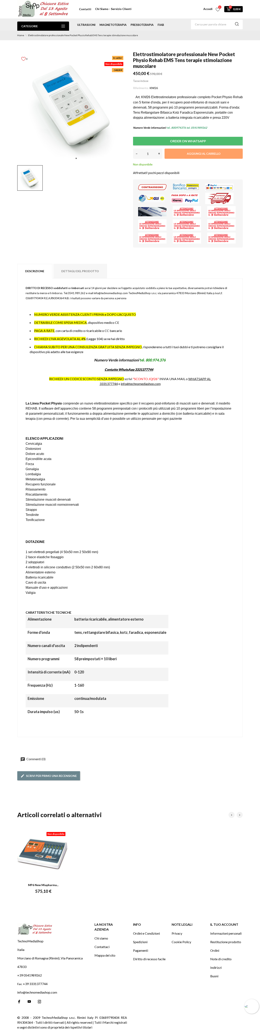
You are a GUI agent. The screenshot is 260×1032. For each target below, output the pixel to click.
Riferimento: (141, 88)
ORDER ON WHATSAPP (188, 141)
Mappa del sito (104, 955)
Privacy (177, 933)
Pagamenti (140, 950)
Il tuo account (224, 924)
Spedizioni (140, 942)
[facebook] (19, 1001)
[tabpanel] (72, 107)
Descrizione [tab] (34, 271)
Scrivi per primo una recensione (51, 776)
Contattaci (101, 947)
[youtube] (29, 1001)
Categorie (29, 26)
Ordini (214, 950)
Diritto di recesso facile (149, 959)
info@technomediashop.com (141, 384)
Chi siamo (101, 938)
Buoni (214, 976)
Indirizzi (216, 967)
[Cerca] (237, 24)
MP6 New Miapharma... (43, 885)
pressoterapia (142, 24)
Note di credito (221, 959)
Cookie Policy (181, 942)
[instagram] (39, 1001)
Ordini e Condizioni (146, 933)
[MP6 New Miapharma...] (43, 854)
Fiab (161, 24)
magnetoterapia (113, 24)
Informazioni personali (226, 933)
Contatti (85, 9)
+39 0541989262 (29, 975)
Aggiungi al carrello (204, 153)
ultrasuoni (86, 24)
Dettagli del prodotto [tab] (80, 271)
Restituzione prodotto (225, 942)
